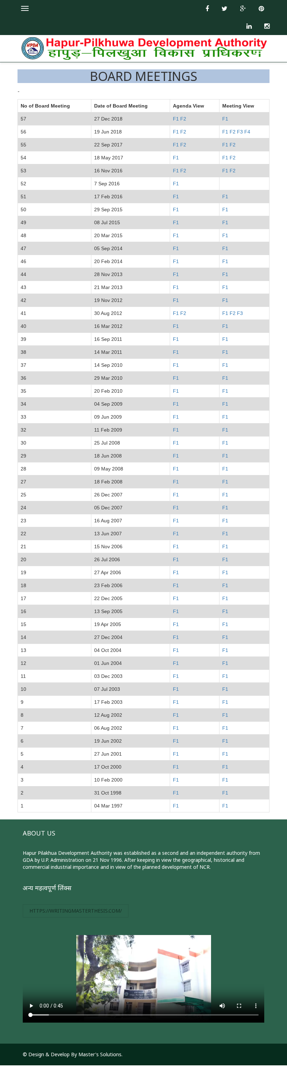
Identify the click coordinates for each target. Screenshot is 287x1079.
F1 (176, 119)
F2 (183, 119)
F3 (240, 132)
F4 (247, 132)
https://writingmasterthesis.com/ (75, 910)
